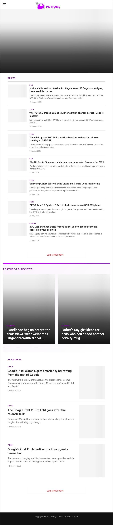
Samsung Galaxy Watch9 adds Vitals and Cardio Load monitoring (64, 183)
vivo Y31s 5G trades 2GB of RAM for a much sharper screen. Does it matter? (66, 114)
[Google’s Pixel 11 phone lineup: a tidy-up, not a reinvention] (92, 460)
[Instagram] (99, 4)
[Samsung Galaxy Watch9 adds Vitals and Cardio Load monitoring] (17, 186)
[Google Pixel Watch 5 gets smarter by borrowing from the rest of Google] (92, 382)
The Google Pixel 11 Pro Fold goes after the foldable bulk (37, 412)
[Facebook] (95, 4)
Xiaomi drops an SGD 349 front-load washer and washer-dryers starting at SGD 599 (63, 139)
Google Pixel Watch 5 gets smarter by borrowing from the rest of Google (40, 372)
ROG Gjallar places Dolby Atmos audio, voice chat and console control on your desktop (63, 228)
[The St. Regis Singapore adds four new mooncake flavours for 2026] (17, 164)
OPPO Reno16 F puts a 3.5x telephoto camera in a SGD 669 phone (65, 205)
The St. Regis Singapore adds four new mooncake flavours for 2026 (66, 162)
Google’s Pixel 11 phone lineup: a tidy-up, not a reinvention (38, 451)
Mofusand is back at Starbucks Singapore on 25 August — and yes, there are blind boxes (66, 90)
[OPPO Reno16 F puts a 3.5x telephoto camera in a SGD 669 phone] (17, 207)
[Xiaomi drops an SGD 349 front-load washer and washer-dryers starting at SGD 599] (17, 140)
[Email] (104, 4)
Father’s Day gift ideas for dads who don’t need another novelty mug (83, 334)
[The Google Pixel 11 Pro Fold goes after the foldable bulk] (92, 421)
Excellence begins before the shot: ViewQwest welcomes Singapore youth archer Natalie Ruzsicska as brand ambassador (28, 334)
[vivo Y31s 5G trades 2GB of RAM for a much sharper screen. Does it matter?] (17, 115)
